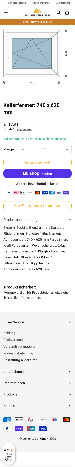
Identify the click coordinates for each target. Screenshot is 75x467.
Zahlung (9, 333)
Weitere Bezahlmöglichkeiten (37, 184)
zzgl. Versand (24, 129)
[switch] (8, 458)
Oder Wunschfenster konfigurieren (37, 206)
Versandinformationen (20, 346)
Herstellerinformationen (22, 298)
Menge (8, 149)
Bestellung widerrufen (20, 360)
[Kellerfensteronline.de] (37, 12)
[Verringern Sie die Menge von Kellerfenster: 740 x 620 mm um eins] (22, 149)
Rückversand (13, 340)
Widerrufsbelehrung (18, 353)
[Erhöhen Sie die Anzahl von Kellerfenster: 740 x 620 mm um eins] (66, 149)
